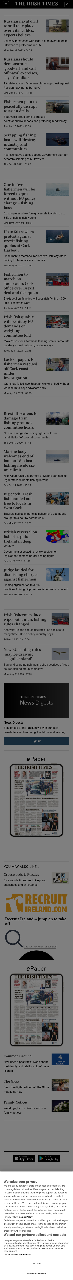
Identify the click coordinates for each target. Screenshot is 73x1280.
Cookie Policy (26, 1217)
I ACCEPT (36, 1263)
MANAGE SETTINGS (36, 1273)
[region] (36, 1225)
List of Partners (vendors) (17, 1254)
